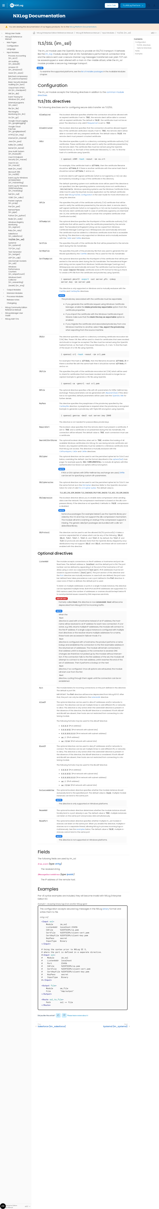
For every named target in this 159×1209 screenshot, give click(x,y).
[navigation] (2, 33)
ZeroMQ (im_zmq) (16, 285)
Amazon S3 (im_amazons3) (15, 68)
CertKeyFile (75, 291)
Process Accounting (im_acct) (17, 57)
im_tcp (48, 54)
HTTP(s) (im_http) (16, 135)
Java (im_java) (14, 141)
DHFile (122, 472)
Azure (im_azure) (15, 73)
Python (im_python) (17, 215)
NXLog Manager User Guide (14, 314)
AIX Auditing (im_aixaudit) (14, 62)
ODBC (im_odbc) (16, 197)
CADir (69, 238)
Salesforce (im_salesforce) (15, 235)
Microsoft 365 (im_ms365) (14, 173)
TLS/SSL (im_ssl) (16, 239)
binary (106, 908)
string (58, 863)
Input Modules (13, 52)
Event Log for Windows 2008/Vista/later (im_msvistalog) (18, 188)
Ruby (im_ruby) (15, 230)
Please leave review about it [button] (77, 1015)
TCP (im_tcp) (14, 248)
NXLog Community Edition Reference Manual (16, 308)
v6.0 (152, 33)
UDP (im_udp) (14, 257)
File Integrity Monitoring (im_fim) (16, 113)
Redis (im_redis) (15, 219)
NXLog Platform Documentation (82, 27)
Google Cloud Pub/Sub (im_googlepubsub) (17, 129)
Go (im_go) (13, 117)
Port (62, 575)
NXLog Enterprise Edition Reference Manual (55, 33)
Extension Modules (15, 293)
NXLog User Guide (12, 33)
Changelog (12, 303)
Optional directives (144, 48)
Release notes (13, 300)
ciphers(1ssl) (118, 459)
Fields (137, 51)
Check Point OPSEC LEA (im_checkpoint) (17, 89)
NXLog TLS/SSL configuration (80, 194)
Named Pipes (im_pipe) (14, 211)
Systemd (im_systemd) (14, 244)
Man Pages (11, 42)
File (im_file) (13, 108)
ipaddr (70, 874)
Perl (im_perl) (14, 206)
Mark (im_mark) (15, 168)
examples (80, 829)
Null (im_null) (13, 194)
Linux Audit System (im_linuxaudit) (16, 152)
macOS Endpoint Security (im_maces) (17, 158)
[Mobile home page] (34, 33)
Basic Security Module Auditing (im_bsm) (17, 83)
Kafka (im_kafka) (15, 145)
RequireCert (93, 123)
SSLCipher (86, 485)
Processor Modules (15, 296)
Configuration (13, 46)
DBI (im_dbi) (13, 94)
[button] (6, 5)
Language (11, 49)
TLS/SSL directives (144, 45)
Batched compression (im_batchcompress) (18, 77)
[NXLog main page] (17, 5)
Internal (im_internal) (17, 138)
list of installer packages (92, 71)
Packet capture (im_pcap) (15, 202)
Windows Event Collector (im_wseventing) (15, 279)
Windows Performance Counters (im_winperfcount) (16, 270)
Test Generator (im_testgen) (15, 253)
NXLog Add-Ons (12, 319)
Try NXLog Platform (131, 5)
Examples (138, 54)
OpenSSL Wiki (117, 395)
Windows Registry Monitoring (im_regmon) (16, 224)
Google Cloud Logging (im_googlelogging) (18, 122)
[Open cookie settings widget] (3, 1206)
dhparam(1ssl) (111, 393)
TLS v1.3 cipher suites (87, 488)
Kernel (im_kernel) (16, 148)
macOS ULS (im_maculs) (14, 164)
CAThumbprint (65, 451)
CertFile (83, 253)
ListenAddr (95, 697)
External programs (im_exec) (16, 104)
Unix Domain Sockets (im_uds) (17, 262)
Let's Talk (111, 5)
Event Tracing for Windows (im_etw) (16, 98)
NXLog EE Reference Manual (13, 38)
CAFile (78, 238)
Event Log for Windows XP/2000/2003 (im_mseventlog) (18, 180)
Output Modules (14, 290)
